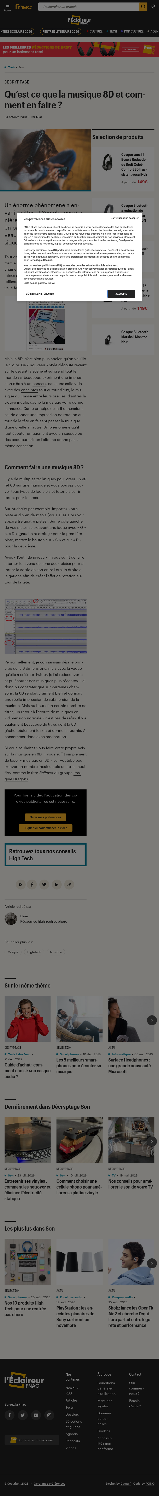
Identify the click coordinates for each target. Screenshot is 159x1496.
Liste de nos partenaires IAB (39, 283)
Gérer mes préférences (40, 294)
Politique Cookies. (42, 259)
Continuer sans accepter (125, 218)
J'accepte (121, 294)
